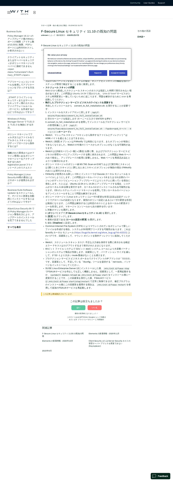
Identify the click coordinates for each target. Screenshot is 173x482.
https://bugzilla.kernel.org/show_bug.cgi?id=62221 (101, 232)
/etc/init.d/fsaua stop (116, 268)
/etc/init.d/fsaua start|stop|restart (68, 281)
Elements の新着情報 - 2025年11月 (104, 334)
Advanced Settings (54, 73)
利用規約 (100, 320)
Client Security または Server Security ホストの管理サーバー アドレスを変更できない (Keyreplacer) (110, 343)
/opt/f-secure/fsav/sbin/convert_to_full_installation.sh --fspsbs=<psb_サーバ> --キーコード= (90, 128)
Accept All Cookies (118, 73)
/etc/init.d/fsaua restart (111, 285)
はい (78, 308)
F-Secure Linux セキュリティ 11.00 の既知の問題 (63, 335)
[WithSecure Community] (19, 12)
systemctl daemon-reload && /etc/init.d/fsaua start (79, 275)
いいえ (94, 308)
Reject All (98, 73)
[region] (87, 64)
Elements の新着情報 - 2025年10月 (57, 341)
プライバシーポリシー (86, 320)
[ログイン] (34, 12)
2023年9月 (47, 351)
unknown (44, 35)
